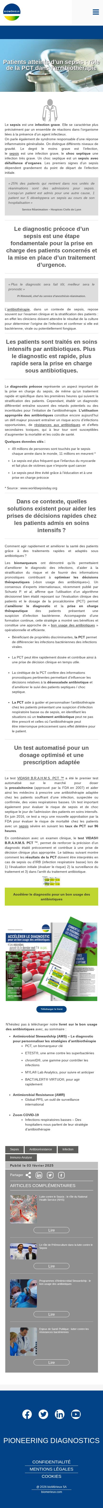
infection (68, 1149)
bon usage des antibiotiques (73, 625)
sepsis (14, 153)
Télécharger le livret (52, 1009)
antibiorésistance (40, 1149)
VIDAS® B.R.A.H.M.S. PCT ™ (40, 778)
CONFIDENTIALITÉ (51, 1462)
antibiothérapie (18, 309)
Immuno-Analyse (21, 1157)
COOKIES (51, 1476)
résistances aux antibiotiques (57, 425)
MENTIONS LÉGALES (51, 1469)
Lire (51, 1230)
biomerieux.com (51, 1492)
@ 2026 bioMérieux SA (51, 1487)
